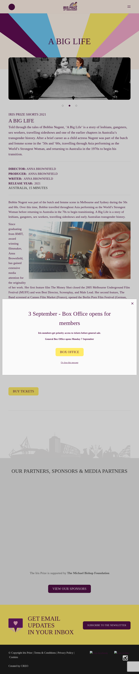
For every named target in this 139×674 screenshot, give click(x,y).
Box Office (69, 352)
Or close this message (69, 362)
